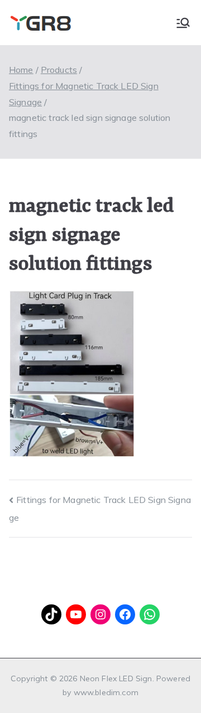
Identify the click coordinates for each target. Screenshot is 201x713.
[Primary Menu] (183, 23)
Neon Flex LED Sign (116, 678)
